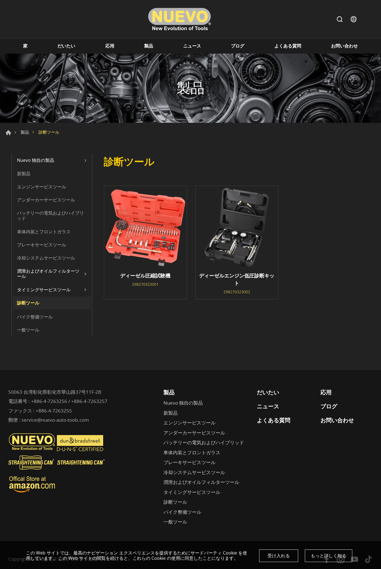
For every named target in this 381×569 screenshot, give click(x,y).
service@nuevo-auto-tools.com (55, 420)
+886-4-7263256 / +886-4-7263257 (69, 401)
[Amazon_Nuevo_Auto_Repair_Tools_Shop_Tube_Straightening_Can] (32, 492)
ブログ (237, 46)
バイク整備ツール (35, 317)
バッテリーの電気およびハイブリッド (50, 215)
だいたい (66, 46)
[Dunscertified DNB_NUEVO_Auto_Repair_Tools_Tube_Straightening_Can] (80, 450)
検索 (340, 19)
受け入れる (278, 556)
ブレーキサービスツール (41, 245)
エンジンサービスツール (41, 187)
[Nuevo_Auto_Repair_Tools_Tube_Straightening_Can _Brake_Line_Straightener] (57, 472)
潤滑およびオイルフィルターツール (48, 273)
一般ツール (28, 330)
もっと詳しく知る (328, 556)
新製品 (23, 174)
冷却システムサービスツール (46, 258)
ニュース (192, 46)
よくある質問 (287, 46)
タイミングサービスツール (44, 290)
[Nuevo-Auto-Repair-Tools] (179, 19)
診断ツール (28, 303)
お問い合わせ (344, 46)
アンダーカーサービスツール (46, 200)
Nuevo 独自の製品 (35, 160)
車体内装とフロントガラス (44, 232)
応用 (109, 46)
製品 (148, 46)
